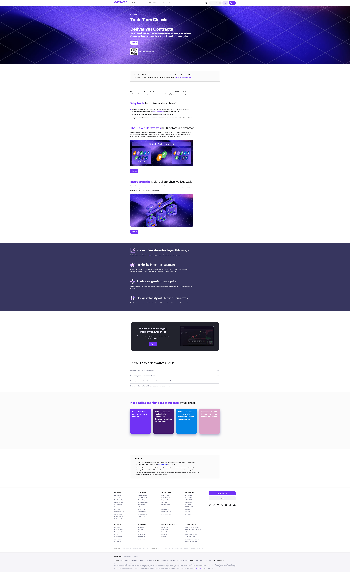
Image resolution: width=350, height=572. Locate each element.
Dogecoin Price (165, 500)
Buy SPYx (164, 534)
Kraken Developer (143, 502)
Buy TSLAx (164, 529)
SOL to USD (188, 504)
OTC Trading (118, 504)
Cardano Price (165, 504)
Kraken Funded (118, 519)
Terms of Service (165, 548)
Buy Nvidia (141, 527)
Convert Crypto (190, 492)
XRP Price (164, 502)
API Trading (117, 509)
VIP (144, 560)
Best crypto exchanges (192, 539)
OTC (204, 560)
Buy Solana (117, 539)
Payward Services (164, 560)
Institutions (117, 507)
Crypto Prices (166, 492)
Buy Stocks (142, 524)
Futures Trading (119, 502)
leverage (147, 255)
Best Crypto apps (190, 536)
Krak (197, 560)
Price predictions (166, 514)
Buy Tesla (140, 529)
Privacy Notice (125, 548)
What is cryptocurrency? (192, 527)
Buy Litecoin (117, 541)
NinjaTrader (134, 560)
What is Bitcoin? (189, 532)
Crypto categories (166, 511)
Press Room (141, 504)
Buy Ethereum (118, 529)
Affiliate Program (143, 507)
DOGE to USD (189, 507)
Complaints (141, 516)
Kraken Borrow (118, 516)
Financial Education (191, 524)
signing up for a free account (183, 77)
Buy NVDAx (164, 527)
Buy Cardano (118, 536)
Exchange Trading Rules (177, 548)
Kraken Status (142, 511)
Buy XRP (116, 534)
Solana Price (165, 507)
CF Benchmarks (180, 560)
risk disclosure (162, 464)
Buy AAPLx (164, 532)
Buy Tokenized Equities (169, 524)
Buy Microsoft (142, 539)
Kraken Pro (127, 560)
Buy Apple (141, 532)
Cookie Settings (134, 548)
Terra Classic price (158, 111)
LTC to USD (188, 514)
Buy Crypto (117, 495)
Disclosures (187, 548)
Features (117, 492)
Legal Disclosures (199, 568)
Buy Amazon (141, 534)
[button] (134, 3)
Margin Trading (118, 500)
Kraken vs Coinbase (191, 541)
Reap (186, 560)
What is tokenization (191, 534)
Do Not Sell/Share (143, 548)
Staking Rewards (119, 511)
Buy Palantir (141, 536)
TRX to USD (188, 511)
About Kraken (142, 492)
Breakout (140, 560)
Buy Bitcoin (117, 527)
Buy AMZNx (164, 536)
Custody (208, 560)
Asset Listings (142, 509)
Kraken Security (142, 495)
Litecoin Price (165, 509)
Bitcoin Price (165, 495)
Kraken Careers (142, 497)
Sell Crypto (117, 497)
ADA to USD (188, 509)
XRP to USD (188, 500)
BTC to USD (188, 495)
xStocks (172, 560)
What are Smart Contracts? (193, 529)
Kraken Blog (141, 500)
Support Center (142, 514)
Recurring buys (118, 514)
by (118, 556)
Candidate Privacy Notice (197, 548)
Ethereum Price (165, 497)
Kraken (122, 560)
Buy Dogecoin (118, 532)
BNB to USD (188, 502)
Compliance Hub (155, 548)
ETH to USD (188, 497)
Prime (200, 560)
